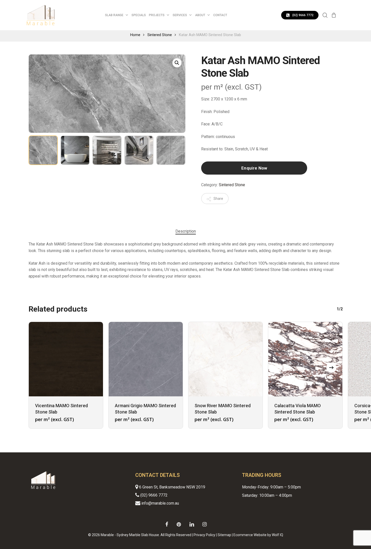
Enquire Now (254, 168)
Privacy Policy (204, 535)
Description (185, 231)
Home (135, 35)
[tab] (185, 231)
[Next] (177, 150)
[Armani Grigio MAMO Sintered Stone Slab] (146, 359)
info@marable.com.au (159, 503)
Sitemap (224, 535)
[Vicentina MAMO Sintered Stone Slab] (66, 359)
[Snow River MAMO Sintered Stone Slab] (225, 359)
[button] (176, 62)
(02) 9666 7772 (153, 495)
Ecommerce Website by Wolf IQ (258, 535)
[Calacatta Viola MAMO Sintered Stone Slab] (305, 359)
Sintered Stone (159, 35)
